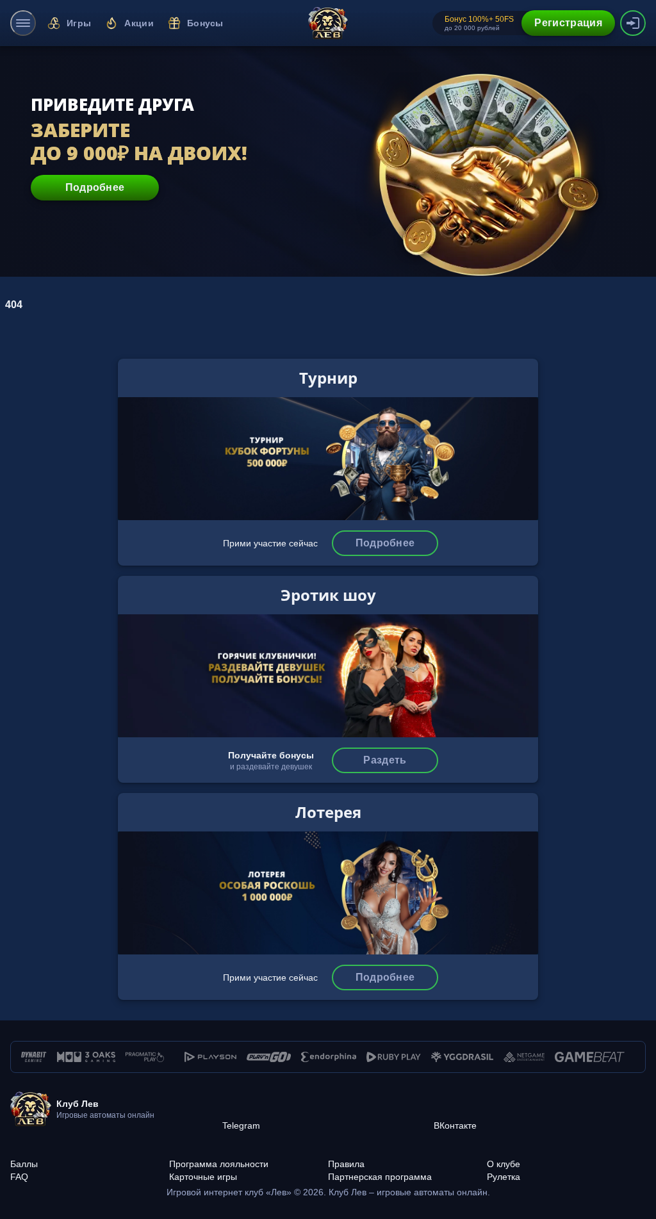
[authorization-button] (633, 23)
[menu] (23, 23)
